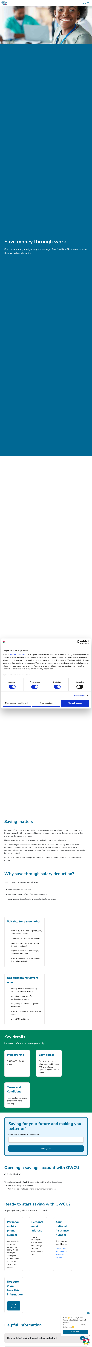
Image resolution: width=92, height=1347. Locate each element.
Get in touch (13, 1306)
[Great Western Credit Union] (4, 3)
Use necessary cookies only (17, 703)
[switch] (34, 687)
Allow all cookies (75, 703)
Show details (79, 696)
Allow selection (46, 703)
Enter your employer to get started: (23, 1134)
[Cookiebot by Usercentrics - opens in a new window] (78, 642)
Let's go (44, 1148)
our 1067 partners (18, 654)
